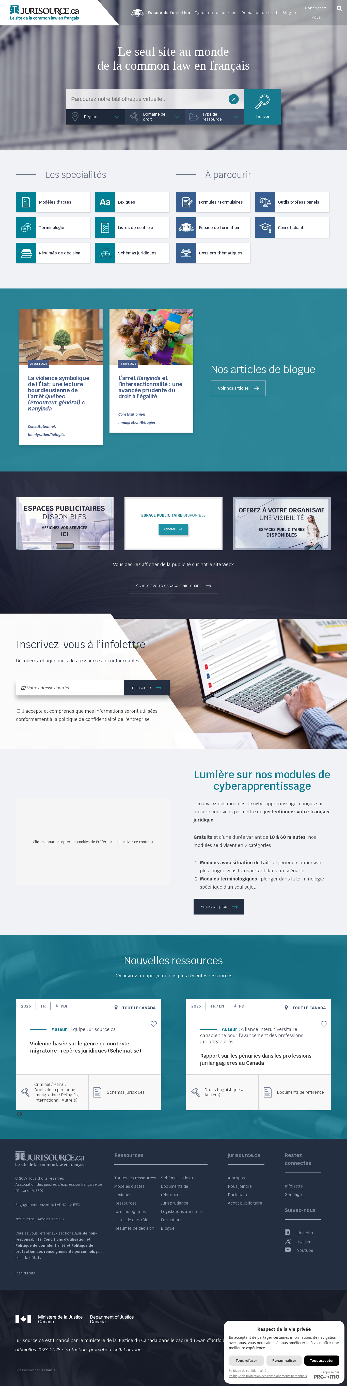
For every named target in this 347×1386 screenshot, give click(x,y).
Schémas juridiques (126, 1092)
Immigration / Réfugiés (56, 1095)
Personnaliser (284, 1360)
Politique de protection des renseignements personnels (268, 1376)
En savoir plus (214, 906)
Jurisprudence (174, 1203)
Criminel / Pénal (49, 1084)
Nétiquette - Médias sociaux (39, 1219)
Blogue (168, 1228)
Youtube (305, 1250)
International (46, 1100)
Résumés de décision (134, 1228)
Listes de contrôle (131, 1220)
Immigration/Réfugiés (46, 434)
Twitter (304, 1242)
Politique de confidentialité (247, 1370)
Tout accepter (322, 1360)
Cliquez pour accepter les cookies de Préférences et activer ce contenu (93, 841)
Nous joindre (240, 1186)
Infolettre (294, 1186)
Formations (171, 1220)
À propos (236, 1178)
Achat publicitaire (245, 1203)
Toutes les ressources (135, 1178)
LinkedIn (304, 1233)
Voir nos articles (233, 388)
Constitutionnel (41, 426)
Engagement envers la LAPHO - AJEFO (47, 1204)
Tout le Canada (139, 1008)
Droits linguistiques (223, 1089)
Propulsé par (330, 1372)
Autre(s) (69, 1100)
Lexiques (122, 1194)
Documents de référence (300, 1092)
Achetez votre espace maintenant (168, 585)
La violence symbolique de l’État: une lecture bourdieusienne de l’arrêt (58, 393)
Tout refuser (246, 1360)
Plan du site (25, 1273)
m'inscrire (141, 687)
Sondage (293, 1194)
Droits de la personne (54, 1089)
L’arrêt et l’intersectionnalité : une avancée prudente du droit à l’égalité (150, 387)
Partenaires (239, 1194)
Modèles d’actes (129, 1186)
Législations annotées (182, 1211)
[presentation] (17, 1114)
